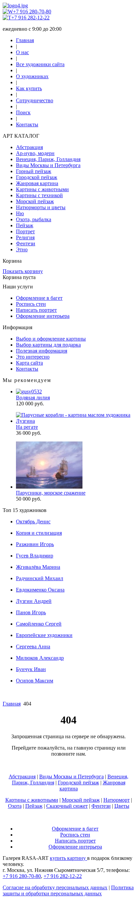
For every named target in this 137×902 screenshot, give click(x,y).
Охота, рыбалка (33, 219)
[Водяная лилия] (29, 391)
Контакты (27, 124)
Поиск (23, 112)
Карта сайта (29, 363)
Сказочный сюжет (67, 806)
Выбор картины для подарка (48, 345)
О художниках (32, 76)
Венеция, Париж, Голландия (48, 159)
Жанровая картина (37, 183)
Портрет (25, 231)
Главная (25, 40)
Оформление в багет (39, 298)
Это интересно (33, 357)
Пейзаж (24, 225)
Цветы (121, 806)
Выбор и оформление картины (51, 339)
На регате (27, 427)
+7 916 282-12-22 (30, 17)
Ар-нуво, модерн (35, 153)
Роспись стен (31, 304)
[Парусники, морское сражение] (49, 487)
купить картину (68, 858)
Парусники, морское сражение (50, 493)
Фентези (25, 243)
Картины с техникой (39, 195)
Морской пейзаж (35, 201)
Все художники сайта (40, 64)
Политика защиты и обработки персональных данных (68, 890)
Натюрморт (116, 800)
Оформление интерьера (42, 316)
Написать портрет (36, 310)
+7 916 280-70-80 (32, 11)
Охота (15, 806)
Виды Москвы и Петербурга (48, 165)
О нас (22, 52)
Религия (25, 237)
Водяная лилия (33, 397)
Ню (20, 213)
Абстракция (29, 147)
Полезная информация (41, 351)
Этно (22, 249)
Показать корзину (23, 271)
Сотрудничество (34, 100)
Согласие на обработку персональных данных (55, 887)
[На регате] (75, 421)
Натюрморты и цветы (41, 207)
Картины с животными (42, 189)
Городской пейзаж (36, 177)
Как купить (29, 88)
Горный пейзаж (33, 171)
